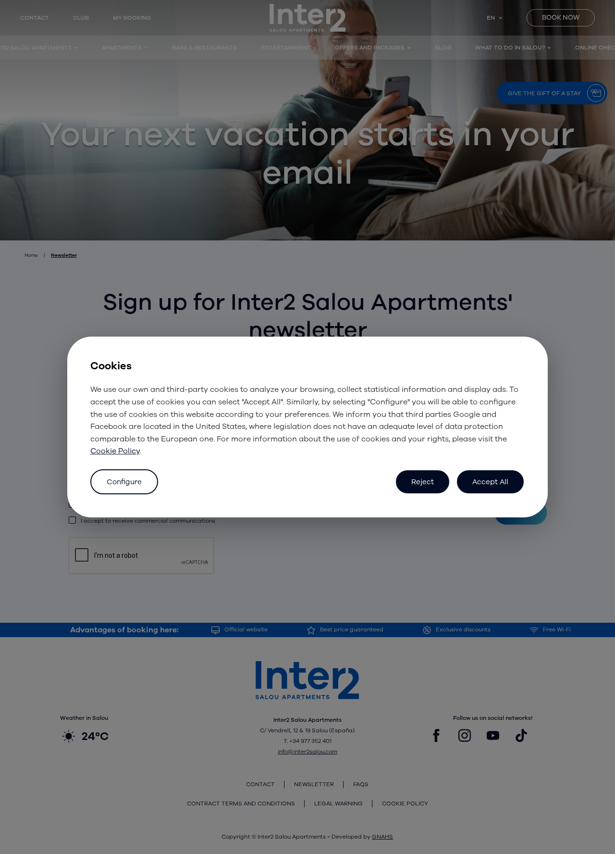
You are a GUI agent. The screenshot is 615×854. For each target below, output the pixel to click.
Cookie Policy (115, 451)
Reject (422, 482)
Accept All (490, 482)
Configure (124, 482)
